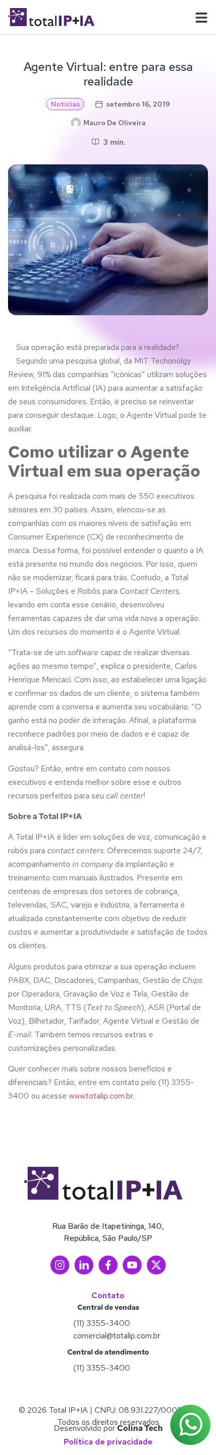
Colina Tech (140, 1428)
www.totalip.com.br (100, 1095)
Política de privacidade (108, 1441)
